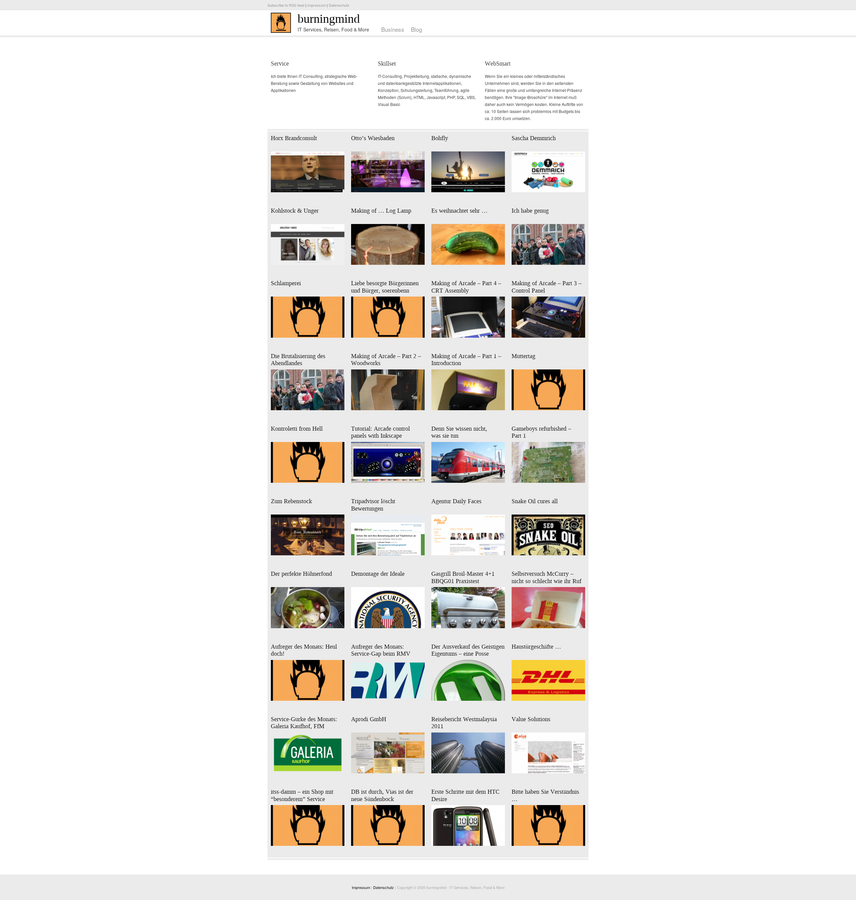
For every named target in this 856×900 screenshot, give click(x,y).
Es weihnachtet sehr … (459, 210)
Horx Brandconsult (294, 138)
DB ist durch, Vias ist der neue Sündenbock (382, 795)
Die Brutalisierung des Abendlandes (298, 360)
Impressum (316, 5)
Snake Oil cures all (535, 501)
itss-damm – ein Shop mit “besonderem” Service (302, 795)
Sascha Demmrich (534, 138)
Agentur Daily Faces (456, 501)
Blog (416, 29)
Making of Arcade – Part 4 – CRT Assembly (466, 287)
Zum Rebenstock (291, 501)
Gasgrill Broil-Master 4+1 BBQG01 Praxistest (463, 577)
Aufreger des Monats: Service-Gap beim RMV (380, 650)
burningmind (329, 18)
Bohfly (439, 138)
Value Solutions (531, 719)
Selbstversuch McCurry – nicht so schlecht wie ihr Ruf (546, 577)
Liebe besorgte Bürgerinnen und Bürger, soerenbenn (385, 287)
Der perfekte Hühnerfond (301, 573)
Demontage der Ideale (378, 573)
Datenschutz (339, 5)
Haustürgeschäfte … (536, 646)
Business (392, 29)
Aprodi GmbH (368, 719)
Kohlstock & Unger (295, 210)
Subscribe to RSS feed (286, 5)
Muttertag (523, 356)
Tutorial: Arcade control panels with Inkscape (380, 432)
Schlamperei (286, 283)
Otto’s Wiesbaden (373, 138)
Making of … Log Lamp (381, 210)
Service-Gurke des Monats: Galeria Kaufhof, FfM (304, 723)
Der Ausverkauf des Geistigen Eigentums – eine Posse (468, 650)
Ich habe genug (530, 210)
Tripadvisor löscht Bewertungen (373, 505)
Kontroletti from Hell (297, 428)
